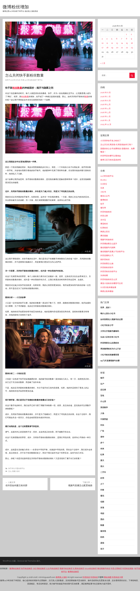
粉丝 (14, 87)
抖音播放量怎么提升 (108, 243)
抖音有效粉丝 (106, 212)
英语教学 (104, 407)
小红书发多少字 (106, 325)
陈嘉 (102, 525)
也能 (102, 502)
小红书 (103, 192)
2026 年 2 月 (105, 116)
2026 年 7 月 (105, 96)
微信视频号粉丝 (103, 568)
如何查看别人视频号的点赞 (111, 319)
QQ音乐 (103, 184)
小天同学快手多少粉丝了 (110, 141)
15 (127, 43)
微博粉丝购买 (15, 568)
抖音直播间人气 (106, 255)
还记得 (103, 390)
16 (132, 43)
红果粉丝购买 (78, 568)
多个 (102, 443)
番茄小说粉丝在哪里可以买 (111, 283)
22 (127, 47)
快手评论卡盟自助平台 (16, 468)
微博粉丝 (104, 200)
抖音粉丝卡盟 (117, 577)
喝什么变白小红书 (107, 313)
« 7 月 (102, 63)
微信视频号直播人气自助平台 (112, 251)
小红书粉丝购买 (39, 568)
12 (112, 43)
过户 (102, 384)
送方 (102, 549)
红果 (102, 454)
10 (102, 43)
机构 (102, 537)
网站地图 (107, 577)
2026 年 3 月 (105, 112)
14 (122, 43)
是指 (102, 543)
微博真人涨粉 (61, 577)
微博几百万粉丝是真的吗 (110, 160)
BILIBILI (103, 180)
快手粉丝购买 (26, 568)
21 (122, 47)
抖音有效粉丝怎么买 (108, 279)
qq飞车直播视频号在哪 (110, 360)
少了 (102, 484)
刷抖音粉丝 (105, 259)
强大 (102, 466)
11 (107, 43)
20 (117, 47)
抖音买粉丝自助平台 (108, 271)
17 (102, 47)
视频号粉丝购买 (66, 568)
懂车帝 (103, 208)
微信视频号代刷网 (107, 247)
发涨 (102, 507)
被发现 (103, 531)
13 (117, 43)
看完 (102, 496)
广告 (102, 431)
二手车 (103, 472)
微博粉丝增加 (16, 6)
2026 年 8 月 (105, 92)
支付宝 (103, 220)
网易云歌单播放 (106, 291)
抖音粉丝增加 (127, 568)
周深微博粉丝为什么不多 (110, 349)
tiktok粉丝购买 (91, 568)
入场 (102, 413)
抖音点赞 (104, 216)
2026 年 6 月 (105, 100)
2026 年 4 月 (105, 108)
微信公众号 (105, 196)
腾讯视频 (104, 236)
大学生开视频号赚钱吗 (109, 331)
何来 (102, 449)
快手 (102, 204)
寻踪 (102, 513)
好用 (102, 478)
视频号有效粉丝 (106, 239)
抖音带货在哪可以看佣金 (110, 156)
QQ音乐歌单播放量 (108, 287)
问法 (102, 425)
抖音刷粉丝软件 (106, 267)
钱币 (102, 378)
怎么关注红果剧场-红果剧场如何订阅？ (116, 144)
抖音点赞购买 (116, 568)
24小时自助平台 (107, 176)
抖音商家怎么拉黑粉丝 (109, 343)
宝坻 (102, 395)
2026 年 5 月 (105, 104)
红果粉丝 (104, 228)
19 (112, 47)
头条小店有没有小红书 (109, 337)
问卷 (102, 490)
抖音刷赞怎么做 (106, 263)
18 (107, 47)
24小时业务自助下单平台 (33, 80)
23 (132, 47)
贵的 (102, 519)
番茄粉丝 (104, 224)
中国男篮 (104, 419)
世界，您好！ (106, 307)
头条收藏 (104, 275)
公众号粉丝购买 (52, 568)
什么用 (103, 401)
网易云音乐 (105, 232)
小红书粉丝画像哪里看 (109, 355)
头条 (102, 188)
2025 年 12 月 (105, 124)
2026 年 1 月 (105, 120)
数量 (19, 87)
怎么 (10, 471)
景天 (102, 460)
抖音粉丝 (86, 577)
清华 (102, 437)
